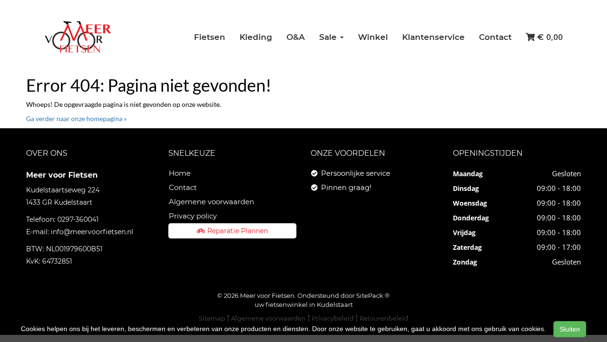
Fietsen (209, 37)
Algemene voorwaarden (211, 201)
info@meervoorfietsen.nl (92, 232)
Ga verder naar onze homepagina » (76, 118)
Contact (495, 37)
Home (180, 173)
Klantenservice (433, 37)
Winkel (373, 37)
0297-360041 (78, 219)
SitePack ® (373, 295)
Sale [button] (329, 37)
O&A (295, 37)
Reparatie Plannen (237, 231)
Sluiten (570, 329)
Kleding (255, 37)
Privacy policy (193, 215)
